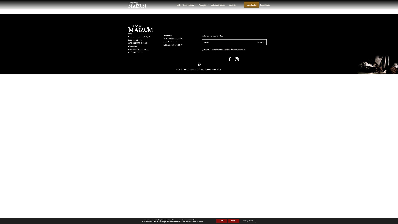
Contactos (232, 5)
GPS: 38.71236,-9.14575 (173, 45)
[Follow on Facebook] (230, 59)
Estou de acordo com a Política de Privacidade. (224, 49)
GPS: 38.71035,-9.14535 (137, 43)
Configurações (248, 221)
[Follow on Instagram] (237, 59)
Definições (200, 222)
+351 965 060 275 (135, 52)
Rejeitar (233, 221)
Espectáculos (251, 5)
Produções (202, 5)
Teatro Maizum (188, 5)
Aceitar (221, 221)
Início (179, 5)
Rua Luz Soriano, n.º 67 (173, 39)
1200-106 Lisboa (134, 40)
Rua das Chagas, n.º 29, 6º (139, 37)
